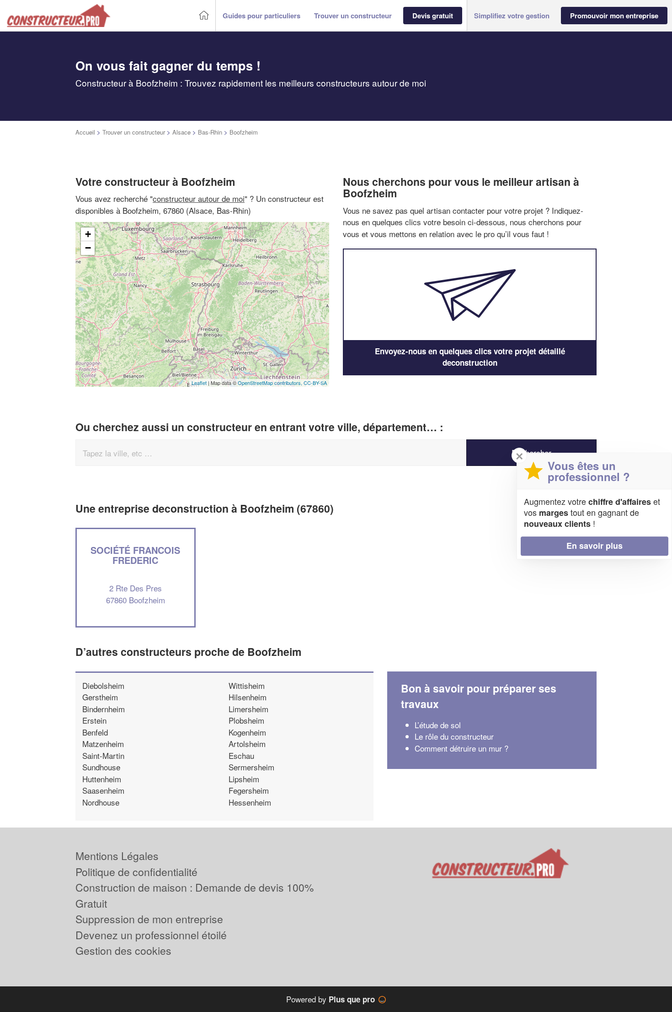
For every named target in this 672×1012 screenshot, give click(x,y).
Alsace (181, 132)
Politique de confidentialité (136, 871)
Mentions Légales (117, 855)
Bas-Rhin (210, 132)
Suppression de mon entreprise (149, 918)
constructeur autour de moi (199, 198)
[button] (261, 15)
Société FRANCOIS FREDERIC (135, 555)
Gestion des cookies (123, 950)
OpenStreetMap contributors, (271, 382)
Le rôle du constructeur (454, 736)
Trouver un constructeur (133, 132)
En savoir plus (594, 546)
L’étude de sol (438, 725)
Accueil (85, 132)
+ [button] (88, 234)
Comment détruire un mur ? (461, 748)
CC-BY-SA (315, 382)
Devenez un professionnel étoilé (151, 934)
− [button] (88, 248)
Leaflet (199, 382)
